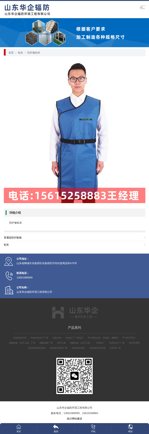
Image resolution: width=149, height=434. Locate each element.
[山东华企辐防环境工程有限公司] (27, 9)
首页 (11, 52)
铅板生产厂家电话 (74, 338)
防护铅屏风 (134, 343)
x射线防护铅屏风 (97, 348)
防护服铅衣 (33, 52)
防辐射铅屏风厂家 (58, 348)
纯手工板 (61, 343)
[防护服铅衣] (74, 132)
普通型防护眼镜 (13, 237)
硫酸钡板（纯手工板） (81, 343)
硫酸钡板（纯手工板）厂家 (22, 343)
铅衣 (20, 52)
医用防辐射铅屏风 (37, 348)
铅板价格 (57, 338)
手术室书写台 (129, 338)
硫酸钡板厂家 (46, 343)
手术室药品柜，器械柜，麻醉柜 (103, 338)
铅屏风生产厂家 (117, 343)
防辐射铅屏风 (78, 348)
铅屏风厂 (100, 343)
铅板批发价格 (20, 338)
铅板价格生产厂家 (39, 338)
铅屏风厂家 (115, 348)
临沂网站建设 (74, 418)
